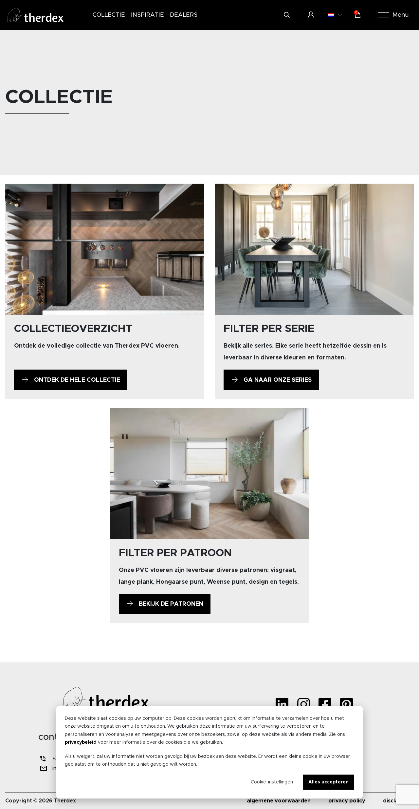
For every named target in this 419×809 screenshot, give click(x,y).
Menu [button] (400, 15)
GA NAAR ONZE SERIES (277, 380)
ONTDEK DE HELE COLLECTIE (76, 380)
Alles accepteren (328, 782)
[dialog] (209, 752)
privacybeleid (81, 742)
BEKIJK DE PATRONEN (170, 604)
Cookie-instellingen (272, 782)
